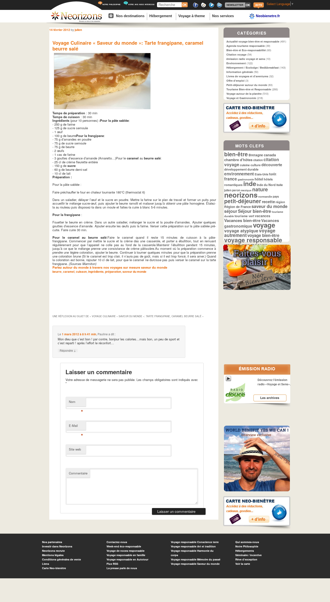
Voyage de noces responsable (125, 550)
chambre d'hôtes (238, 159)
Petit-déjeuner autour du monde (246, 85)
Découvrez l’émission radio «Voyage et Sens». (274, 382)
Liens (45, 564)
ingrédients (96, 271)
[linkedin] (219, 6)
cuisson (81, 271)
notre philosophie (111, 4)
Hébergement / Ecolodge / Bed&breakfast (252, 67)
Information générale (239, 72)
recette (268, 201)
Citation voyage (236, 54)
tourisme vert (244, 216)
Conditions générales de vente (61, 559)
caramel (68, 271)
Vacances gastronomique (251, 223)
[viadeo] (203, 6)
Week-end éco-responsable (124, 546)
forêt (272, 174)
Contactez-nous (117, 542)
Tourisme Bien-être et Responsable (248, 89)
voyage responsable (253, 240)
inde (249, 183)
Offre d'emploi (235, 80)
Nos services (223, 16)
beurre (57, 271)
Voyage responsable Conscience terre (195, 542)
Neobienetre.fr (267, 16)
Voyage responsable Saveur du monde (195, 564)
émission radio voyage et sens (245, 59)
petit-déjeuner (242, 201)
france (230, 179)
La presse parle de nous (122, 568)
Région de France (237, 206)
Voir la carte (242, 564)
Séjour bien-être (254, 211)
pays (276, 196)
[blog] (258, 8)
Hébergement (160, 16)
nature (260, 189)
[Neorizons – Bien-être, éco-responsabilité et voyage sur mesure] (76, 21)
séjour (230, 211)
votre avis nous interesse (141, 4)
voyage (264, 224)
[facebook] (195, 6)
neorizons (241, 195)
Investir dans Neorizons (57, 546)
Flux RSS (112, 564)
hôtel (259, 179)
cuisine (245, 165)
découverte (271, 164)
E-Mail (76, 426)
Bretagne (256, 155)
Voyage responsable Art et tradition (193, 546)
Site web (75, 449)
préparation (113, 271)
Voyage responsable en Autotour (127, 559)
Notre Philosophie (246, 546)
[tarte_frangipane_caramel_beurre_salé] (102, 109)
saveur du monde (134, 271)
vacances (262, 216)
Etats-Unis (261, 174)
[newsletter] (238, 6)
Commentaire (78, 473)
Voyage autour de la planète (244, 93)
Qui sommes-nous (247, 542)
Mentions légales (53, 555)
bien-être (236, 154)
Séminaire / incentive (248, 555)
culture (256, 165)
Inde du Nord (266, 185)
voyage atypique (241, 231)
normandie (265, 196)
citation (258, 160)
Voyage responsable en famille (126, 555)
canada (270, 154)
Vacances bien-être (242, 220)
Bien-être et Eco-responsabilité (246, 50)
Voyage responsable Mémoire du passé (195, 559)
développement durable (241, 169)
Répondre (68, 350)
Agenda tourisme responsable (245, 46)
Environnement (236, 63)
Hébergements (244, 550)
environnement (239, 174)
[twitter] (211, 6)
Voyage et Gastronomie (241, 98)
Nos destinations (130, 16)
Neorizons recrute (53, 550)
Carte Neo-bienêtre (54, 568)
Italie (279, 185)
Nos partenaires (52, 542)
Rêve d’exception (246, 559)
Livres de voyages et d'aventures (247, 76)
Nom (76, 402)
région (280, 202)
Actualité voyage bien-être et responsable (252, 41)
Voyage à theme (191, 16)
